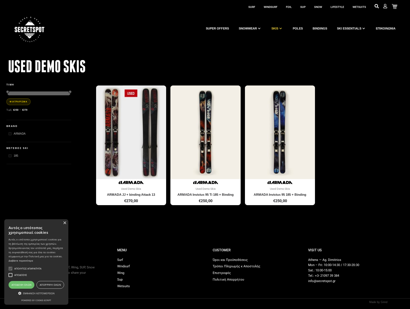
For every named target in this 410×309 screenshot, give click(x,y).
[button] (36, 293)
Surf (251, 7)
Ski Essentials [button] (349, 28)
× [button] (64, 223)
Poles (298, 28)
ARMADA (20, 133)
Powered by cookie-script (36, 300)
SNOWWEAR (248, 28)
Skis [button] (274, 28)
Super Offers (217, 28)
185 (16, 155)
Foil (289, 7)
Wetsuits (359, 7)
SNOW (318, 7)
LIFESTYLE (337, 7)
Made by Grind (378, 302)
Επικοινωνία (385, 28)
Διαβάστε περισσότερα (21, 260)
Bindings (320, 28)
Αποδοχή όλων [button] (22, 284)
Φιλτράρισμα (18, 101)
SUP (303, 7)
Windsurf (270, 7)
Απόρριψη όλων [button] (50, 284)
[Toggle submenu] (259, 28)
